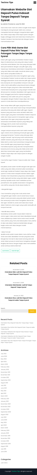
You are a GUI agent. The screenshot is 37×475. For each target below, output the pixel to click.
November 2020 (5, 406)
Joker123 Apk (15, 251)
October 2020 (5, 409)
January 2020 (5, 433)
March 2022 (4, 364)
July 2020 (3, 417)
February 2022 (5, 367)
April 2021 (3, 393)
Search (3, 308)
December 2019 (5, 436)
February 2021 (5, 398)
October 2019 (5, 441)
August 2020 (4, 414)
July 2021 (3, 385)
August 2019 (4, 446)
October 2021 (5, 377)
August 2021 (4, 383)
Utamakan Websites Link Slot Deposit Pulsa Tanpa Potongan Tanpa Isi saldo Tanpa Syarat (16, 337)
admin (5, 24)
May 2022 (4, 359)
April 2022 (4, 361)
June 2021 (4, 388)
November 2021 (5, 375)
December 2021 (5, 372)
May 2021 (3, 391)
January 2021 (5, 401)
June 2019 (4, 451)
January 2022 (5, 369)
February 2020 (5, 430)
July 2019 (3, 449)
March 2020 (4, 428)
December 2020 (6, 404)
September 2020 (6, 412)
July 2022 (3, 353)
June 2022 (4, 356)
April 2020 (4, 425)
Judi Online (5, 251)
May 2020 (4, 422)
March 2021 (4, 396)
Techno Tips (7, 2)
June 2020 (4, 420)
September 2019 (6, 444)
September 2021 (5, 380)
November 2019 (5, 438)
